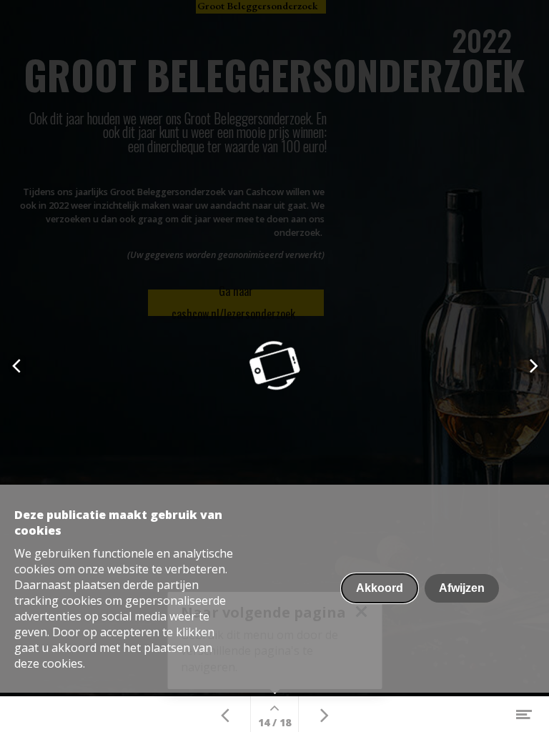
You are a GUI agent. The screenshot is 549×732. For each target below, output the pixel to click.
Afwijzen (462, 588)
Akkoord (379, 588)
